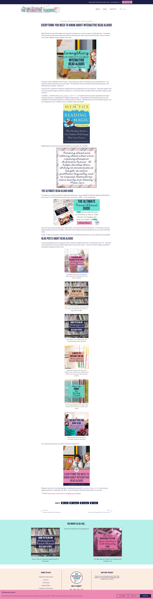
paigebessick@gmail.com (90, 488)
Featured (63, 21)
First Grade (46, 583)
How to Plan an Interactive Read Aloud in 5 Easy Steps (45, 560)
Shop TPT (113, 9)
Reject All (134, 596)
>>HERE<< (80, 197)
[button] (65, 503)
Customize (122, 596)
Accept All (145, 596)
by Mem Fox (67, 96)
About (98, 9)
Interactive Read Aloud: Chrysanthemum (76, 529)
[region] (76, 594)
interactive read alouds (77, 21)
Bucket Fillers (46, 585)
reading (90, 21)
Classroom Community (46, 588)
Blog (105, 9)
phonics (45, 580)
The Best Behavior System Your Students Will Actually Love (107, 560)
